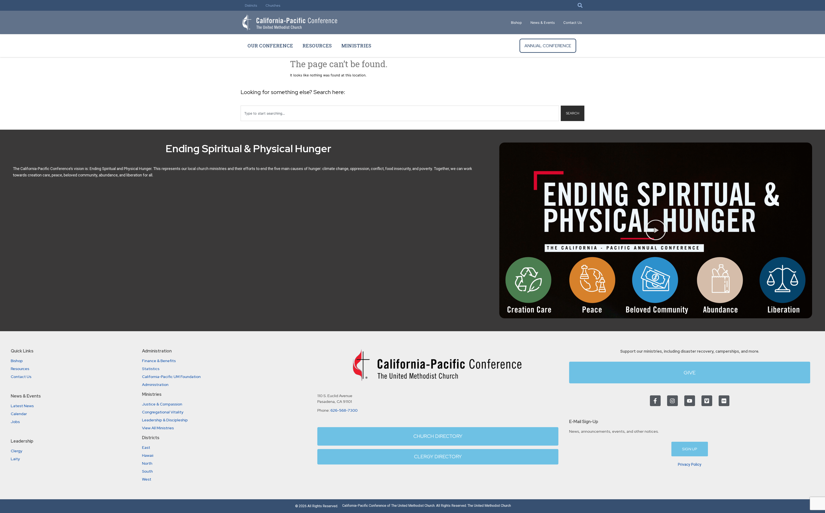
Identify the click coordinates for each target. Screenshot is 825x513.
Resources (317, 45)
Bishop (516, 22)
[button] (580, 5)
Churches (273, 5)
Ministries (356, 45)
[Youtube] (689, 400)
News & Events (542, 22)
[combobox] (400, 113)
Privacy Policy (689, 464)
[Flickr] (724, 400)
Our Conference (270, 45)
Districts (251, 5)
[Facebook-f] (655, 400)
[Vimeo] (706, 400)
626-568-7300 (344, 410)
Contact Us (572, 22)
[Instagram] (672, 400)
